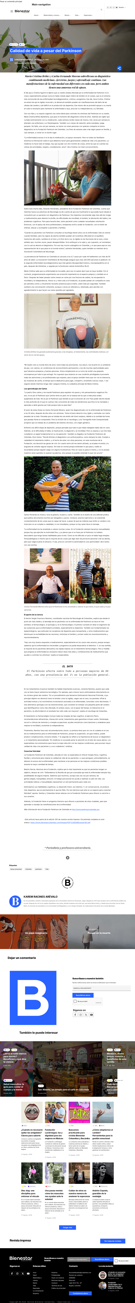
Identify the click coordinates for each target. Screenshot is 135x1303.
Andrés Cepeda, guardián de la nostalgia (100, 1193)
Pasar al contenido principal (11, 1)
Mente (67, 15)
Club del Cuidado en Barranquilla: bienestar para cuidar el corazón (119, 1087)
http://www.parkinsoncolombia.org (85, 809)
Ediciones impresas (57, 1280)
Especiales (88, 15)
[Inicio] (20, 11)
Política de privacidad (58, 1288)
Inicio (34, 1272)
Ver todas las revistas (112, 1241)
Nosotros (36, 1293)
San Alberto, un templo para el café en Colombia (63, 1089)
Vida (76, 15)
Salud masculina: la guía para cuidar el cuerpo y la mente (13, 1087)
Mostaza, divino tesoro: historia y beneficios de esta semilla (116, 1057)
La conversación (38, 1291)
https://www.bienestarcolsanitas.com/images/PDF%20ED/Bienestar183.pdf (60, 823)
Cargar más (67, 1227)
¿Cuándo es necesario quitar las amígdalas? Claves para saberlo (32, 1133)
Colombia (28, 869)
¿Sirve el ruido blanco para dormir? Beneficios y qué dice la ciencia (14, 1057)
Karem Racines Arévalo (24, 59)
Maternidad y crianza (51, 15)
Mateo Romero (30, 63)
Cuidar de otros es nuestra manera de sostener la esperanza (79, 1193)
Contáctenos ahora (80, 1293)
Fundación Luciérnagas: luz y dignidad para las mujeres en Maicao (115, 1285)
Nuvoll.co (76, 1302)
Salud (36, 15)
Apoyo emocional (16, 869)
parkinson (38, 869)
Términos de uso (56, 1285)
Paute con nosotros (57, 1278)
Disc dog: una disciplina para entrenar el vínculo (30, 1193)
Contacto (54, 1283)
